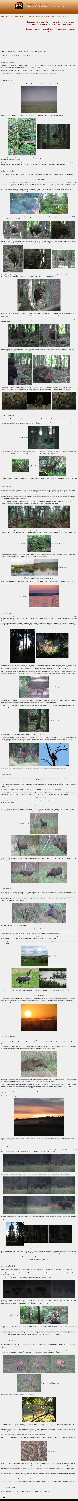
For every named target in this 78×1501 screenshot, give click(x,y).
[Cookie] (4, 1497)
